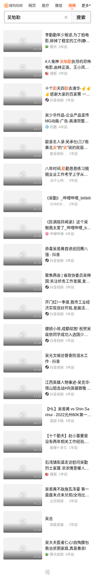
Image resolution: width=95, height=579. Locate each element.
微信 (58, 5)
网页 (32, 5)
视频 (72, 5)
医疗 (45, 5)
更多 (85, 5)
